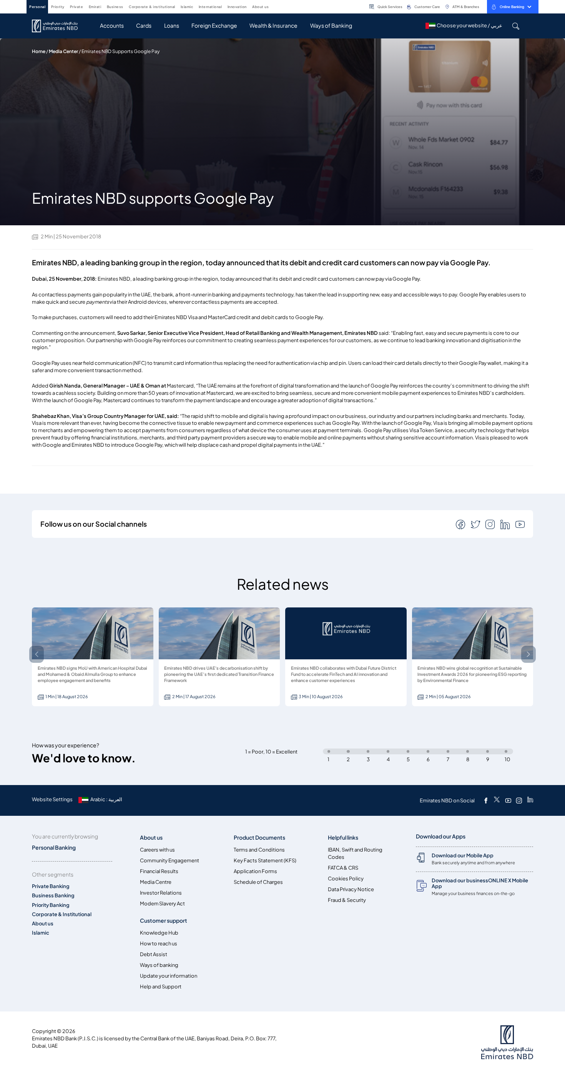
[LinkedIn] (530, 800)
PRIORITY (58, 7)
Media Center (63, 51)
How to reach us (158, 944)
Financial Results (159, 871)
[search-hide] (516, 26)
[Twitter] (497, 800)
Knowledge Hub (159, 933)
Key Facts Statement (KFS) (265, 860)
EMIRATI (95, 7)
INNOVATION (237, 7)
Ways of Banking (331, 25)
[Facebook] (486, 800)
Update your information (168, 976)
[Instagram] (519, 800)
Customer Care (427, 7)
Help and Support (160, 987)
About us (42, 924)
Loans (171, 25)
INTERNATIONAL (210, 7)
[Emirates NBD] (58, 25)
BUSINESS (115, 7)
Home (38, 51)
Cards (143, 25)
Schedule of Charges (258, 882)
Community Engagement (169, 860)
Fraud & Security (347, 900)
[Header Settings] (274, 6)
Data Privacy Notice (351, 889)
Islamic (40, 933)
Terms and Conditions (259, 850)
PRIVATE (76, 7)
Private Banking (51, 886)
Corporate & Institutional (61, 914)
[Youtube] (508, 800)
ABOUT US (260, 7)
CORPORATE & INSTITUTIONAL (152, 7)
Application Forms (255, 871)
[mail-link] (461, 524)
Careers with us (157, 850)
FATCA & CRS (343, 868)
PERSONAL (37, 7)
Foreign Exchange (214, 25)
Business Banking (53, 895)
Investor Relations (161, 893)
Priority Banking (51, 905)
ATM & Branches (465, 7)
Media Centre (155, 882)
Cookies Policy (346, 879)
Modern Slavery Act (162, 904)
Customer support (163, 920)
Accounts (112, 25)
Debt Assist (153, 954)
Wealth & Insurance (273, 25)
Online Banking (512, 7)
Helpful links (343, 837)
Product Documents (259, 837)
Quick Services (389, 7)
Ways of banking (159, 965)
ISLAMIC (187, 7)
